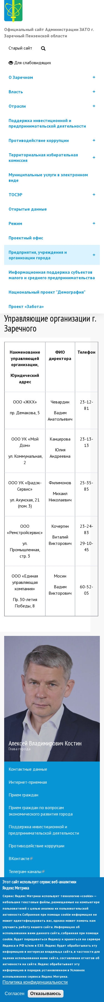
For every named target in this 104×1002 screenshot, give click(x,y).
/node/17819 (52, 699)
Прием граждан (23, 795)
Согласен (14, 993)
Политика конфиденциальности (35, 982)
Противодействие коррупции (36, 845)
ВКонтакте (21, 858)
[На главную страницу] (14, 12)
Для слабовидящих (32, 62)
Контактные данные (28, 769)
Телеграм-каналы (27, 871)
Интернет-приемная (28, 782)
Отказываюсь (45, 993)
